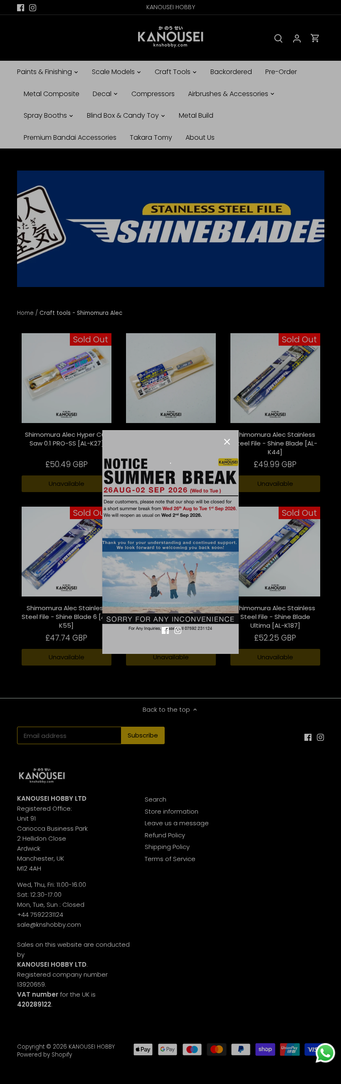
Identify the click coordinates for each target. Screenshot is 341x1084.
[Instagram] (177, 629)
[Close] (227, 442)
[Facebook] (165, 629)
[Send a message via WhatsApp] (325, 1053)
